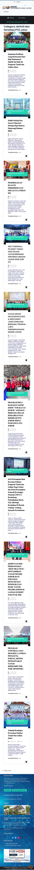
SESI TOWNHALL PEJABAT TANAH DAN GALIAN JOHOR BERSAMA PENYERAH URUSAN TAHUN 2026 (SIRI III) (16, 254)
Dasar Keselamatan (19, 790)
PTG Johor (21, 18)
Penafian (8, 790)
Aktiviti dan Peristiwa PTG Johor (16, 45)
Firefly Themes (23, 869)
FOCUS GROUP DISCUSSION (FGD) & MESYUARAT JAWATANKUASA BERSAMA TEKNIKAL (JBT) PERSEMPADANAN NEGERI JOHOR (17, 323)
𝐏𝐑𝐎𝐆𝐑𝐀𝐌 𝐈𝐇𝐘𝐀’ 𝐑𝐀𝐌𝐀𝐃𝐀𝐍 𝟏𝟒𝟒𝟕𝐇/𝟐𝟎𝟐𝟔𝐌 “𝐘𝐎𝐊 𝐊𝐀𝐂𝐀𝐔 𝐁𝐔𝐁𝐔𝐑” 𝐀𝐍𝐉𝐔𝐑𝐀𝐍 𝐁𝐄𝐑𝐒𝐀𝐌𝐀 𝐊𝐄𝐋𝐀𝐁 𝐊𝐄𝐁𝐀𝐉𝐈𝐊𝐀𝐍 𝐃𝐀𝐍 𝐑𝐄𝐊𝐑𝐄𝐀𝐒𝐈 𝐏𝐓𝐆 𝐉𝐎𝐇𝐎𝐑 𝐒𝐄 (17, 414)
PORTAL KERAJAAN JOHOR (13, 845)
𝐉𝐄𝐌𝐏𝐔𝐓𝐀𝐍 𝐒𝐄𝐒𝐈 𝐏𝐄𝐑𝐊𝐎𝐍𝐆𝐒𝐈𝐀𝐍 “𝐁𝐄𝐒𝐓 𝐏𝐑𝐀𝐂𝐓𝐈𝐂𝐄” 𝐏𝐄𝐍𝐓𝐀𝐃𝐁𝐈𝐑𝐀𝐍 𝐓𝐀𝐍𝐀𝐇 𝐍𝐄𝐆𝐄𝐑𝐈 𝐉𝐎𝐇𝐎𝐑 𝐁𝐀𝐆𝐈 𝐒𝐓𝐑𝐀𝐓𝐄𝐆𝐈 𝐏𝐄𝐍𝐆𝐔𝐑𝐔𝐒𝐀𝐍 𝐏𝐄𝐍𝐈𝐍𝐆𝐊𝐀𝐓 (16, 579)
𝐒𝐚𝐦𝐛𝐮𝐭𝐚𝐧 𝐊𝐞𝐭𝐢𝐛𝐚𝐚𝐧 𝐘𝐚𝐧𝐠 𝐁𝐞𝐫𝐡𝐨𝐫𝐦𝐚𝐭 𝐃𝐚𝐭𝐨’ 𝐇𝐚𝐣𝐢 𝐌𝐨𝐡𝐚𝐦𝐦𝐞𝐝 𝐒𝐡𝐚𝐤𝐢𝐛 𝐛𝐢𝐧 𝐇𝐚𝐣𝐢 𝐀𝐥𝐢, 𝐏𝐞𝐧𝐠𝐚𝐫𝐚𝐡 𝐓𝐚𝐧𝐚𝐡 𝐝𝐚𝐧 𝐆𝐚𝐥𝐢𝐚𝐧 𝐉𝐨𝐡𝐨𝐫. (17, 60)
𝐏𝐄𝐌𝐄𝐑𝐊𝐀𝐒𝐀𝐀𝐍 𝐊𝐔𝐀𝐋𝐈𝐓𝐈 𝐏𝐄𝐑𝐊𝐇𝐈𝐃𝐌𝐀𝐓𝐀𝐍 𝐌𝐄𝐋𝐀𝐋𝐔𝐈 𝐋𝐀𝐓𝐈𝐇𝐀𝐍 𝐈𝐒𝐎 (17, 187)
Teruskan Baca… (9, 785)
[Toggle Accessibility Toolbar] (31, 867)
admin (21, 741)
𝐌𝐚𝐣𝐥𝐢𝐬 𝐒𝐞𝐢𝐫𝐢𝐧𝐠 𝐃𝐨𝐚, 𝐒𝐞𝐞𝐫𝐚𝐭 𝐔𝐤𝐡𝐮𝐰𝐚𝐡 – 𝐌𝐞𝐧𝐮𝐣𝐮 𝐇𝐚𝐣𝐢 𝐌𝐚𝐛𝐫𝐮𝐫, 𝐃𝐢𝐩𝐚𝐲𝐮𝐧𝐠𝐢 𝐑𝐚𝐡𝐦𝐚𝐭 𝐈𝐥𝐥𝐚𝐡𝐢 (16, 125)
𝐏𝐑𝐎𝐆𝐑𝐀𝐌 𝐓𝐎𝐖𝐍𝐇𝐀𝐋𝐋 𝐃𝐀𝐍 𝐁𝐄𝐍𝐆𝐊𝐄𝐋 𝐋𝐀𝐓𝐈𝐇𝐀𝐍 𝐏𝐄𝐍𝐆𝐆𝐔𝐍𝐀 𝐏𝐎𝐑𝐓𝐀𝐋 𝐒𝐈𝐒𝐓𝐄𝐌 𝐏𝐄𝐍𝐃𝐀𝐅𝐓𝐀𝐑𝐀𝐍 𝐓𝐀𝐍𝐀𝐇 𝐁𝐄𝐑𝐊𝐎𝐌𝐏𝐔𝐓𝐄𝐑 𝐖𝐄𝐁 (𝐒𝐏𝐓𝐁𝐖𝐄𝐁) (17, 658)
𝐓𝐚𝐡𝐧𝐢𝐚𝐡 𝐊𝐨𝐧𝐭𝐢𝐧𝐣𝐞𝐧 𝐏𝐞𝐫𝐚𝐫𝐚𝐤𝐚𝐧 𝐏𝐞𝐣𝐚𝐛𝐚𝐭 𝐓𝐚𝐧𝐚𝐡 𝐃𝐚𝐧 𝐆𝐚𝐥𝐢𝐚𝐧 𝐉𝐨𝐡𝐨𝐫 (15, 734)
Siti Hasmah (12, 72)
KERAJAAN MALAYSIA (11, 843)
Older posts (7, 770)
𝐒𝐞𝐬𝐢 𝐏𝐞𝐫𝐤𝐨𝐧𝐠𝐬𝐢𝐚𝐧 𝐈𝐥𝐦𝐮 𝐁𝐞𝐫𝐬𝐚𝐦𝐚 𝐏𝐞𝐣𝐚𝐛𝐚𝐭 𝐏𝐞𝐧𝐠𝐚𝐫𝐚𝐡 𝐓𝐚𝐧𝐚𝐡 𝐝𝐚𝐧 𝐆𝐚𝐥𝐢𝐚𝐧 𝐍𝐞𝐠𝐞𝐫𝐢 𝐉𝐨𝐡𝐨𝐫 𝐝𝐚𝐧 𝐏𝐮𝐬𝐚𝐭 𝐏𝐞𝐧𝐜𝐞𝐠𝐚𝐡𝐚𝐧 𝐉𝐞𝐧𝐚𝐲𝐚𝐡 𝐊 (16, 495)
